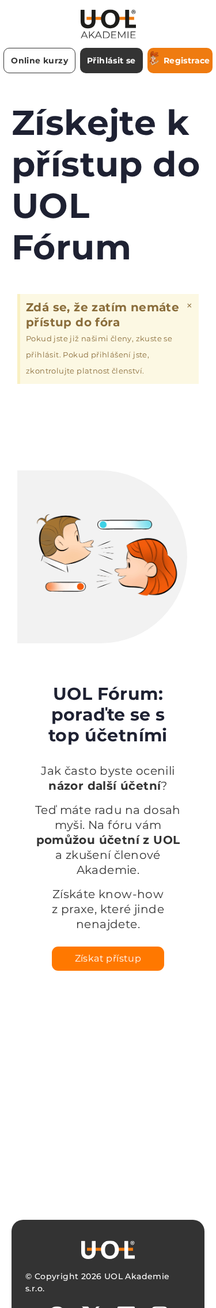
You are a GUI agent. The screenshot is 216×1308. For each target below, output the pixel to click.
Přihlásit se (111, 60)
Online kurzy (39, 60)
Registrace (187, 60)
